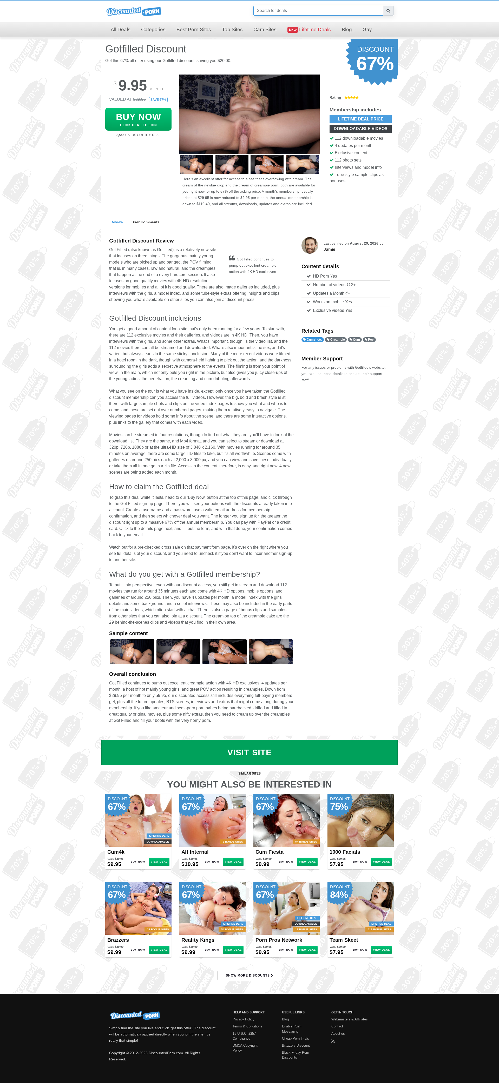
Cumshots (314, 339)
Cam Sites (265, 29)
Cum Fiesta (269, 852)
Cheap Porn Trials (295, 1038)
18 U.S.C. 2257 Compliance (244, 1036)
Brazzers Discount (296, 1045)
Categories (153, 29)
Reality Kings (197, 940)
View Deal (159, 861)
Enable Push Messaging (291, 1028)
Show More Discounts (248, 975)
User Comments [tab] (146, 222)
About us (338, 1033)
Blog (347, 29)
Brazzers (118, 940)
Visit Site (249, 752)
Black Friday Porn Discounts (295, 1055)
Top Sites (232, 29)
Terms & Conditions (247, 1026)
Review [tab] (116, 222)
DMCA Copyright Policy (245, 1048)
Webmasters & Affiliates (349, 1019)
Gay (367, 29)
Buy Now (138, 861)
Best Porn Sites (193, 29)
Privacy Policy (243, 1019)
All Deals (120, 29)
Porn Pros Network (278, 940)
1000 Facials (345, 852)
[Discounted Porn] (133, 11)
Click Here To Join (138, 119)
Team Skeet (344, 940)
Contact (337, 1026)
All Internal (195, 852)
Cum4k (115, 852)
